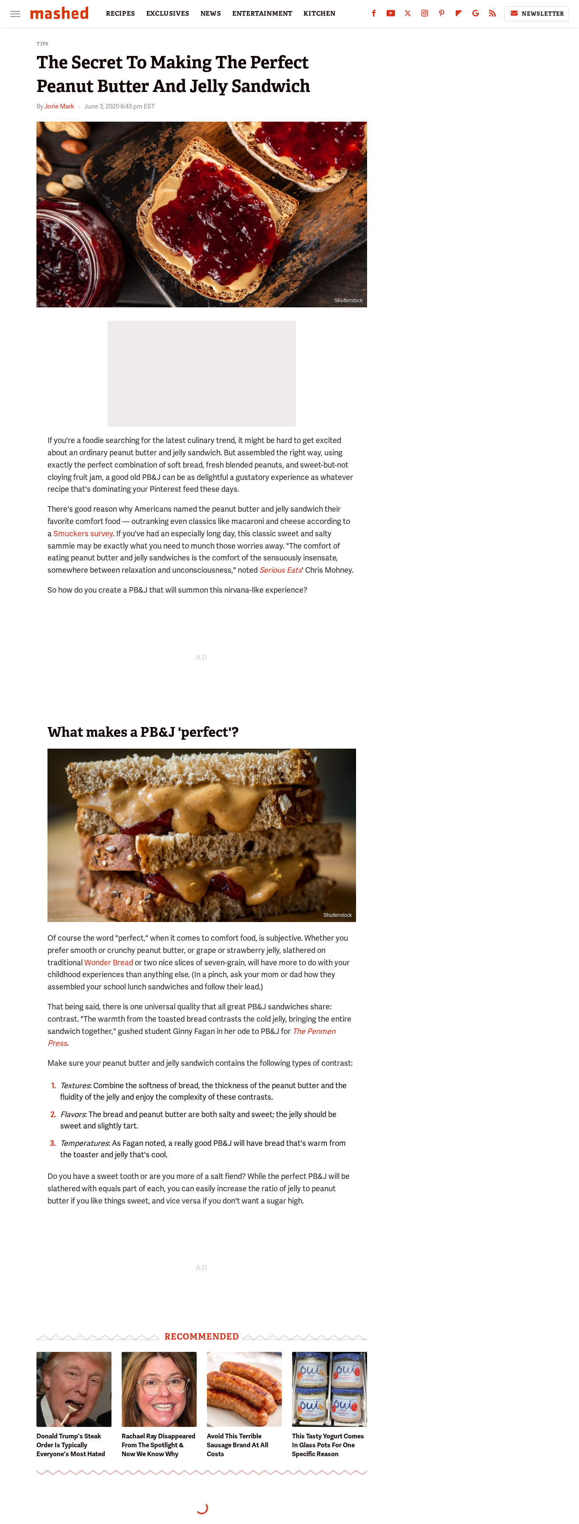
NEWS (210, 13)
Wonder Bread (108, 962)
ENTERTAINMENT (262, 13)
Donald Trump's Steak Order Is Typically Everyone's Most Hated (70, 1445)
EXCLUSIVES (167, 13)
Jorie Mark (59, 106)
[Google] (475, 15)
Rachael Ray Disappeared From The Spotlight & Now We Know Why (158, 1445)
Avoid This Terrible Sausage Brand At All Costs (237, 1445)
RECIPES (120, 13)
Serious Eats (280, 570)
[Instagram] (425, 15)
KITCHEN (319, 13)
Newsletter (543, 13)
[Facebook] (374, 15)
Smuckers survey (83, 533)
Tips (42, 44)
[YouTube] (391, 15)
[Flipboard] (459, 15)
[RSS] (492, 15)
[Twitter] (408, 15)
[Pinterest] (442, 15)
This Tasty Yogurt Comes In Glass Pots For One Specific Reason (328, 1445)
